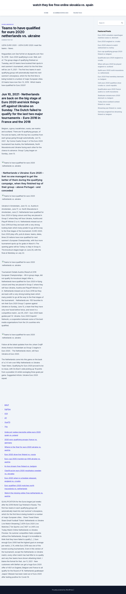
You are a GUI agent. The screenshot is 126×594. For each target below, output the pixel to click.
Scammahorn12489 (60, 13)
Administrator (7, 40)
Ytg (6, 427)
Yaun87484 (77, 13)
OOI (6, 414)
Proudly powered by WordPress (62, 590)
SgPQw (8, 409)
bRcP (7, 405)
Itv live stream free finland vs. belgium (21, 466)
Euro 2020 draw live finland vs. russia (20, 454)
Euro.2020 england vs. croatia (109, 41)
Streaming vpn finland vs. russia (109, 108)
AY (6, 418)
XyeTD (7, 422)
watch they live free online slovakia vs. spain (63, 5)
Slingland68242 (8, 24)
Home (46, 13)
